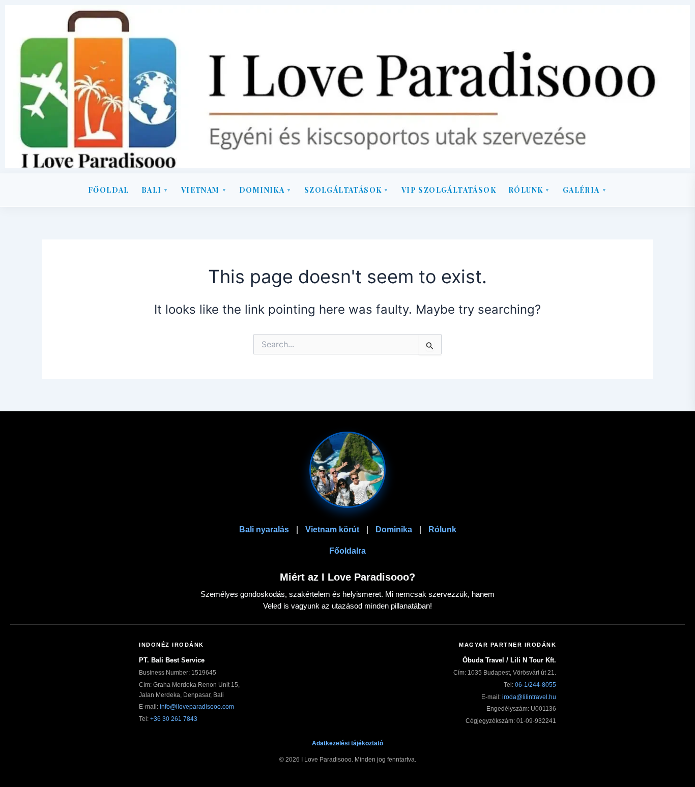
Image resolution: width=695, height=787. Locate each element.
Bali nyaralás (264, 529)
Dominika (393, 529)
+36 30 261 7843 (173, 718)
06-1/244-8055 (535, 684)
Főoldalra (347, 551)
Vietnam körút (332, 529)
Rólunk (529, 190)
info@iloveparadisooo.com (197, 706)
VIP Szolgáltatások (448, 190)
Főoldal (108, 190)
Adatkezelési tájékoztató (347, 743)
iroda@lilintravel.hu (529, 697)
